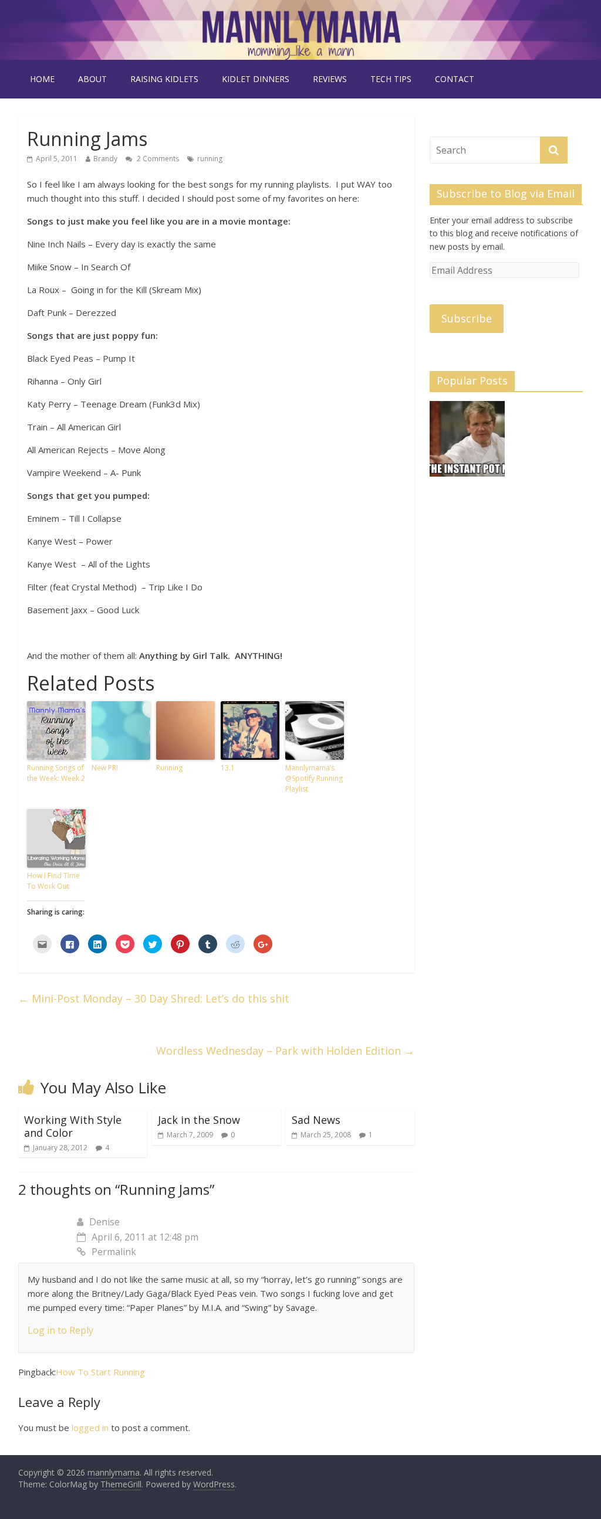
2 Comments (157, 159)
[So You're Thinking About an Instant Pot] (467, 444)
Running (169, 768)
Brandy (105, 159)
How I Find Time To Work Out (53, 881)
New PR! (105, 768)
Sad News (316, 1120)
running (209, 159)
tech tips (390, 78)
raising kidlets (164, 78)
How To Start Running (100, 1372)
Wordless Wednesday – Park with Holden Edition (285, 1051)
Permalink (114, 1251)
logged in (90, 1427)
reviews (330, 78)
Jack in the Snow (199, 1120)
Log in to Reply (60, 1330)
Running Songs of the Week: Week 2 (56, 773)
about (92, 78)
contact (454, 78)
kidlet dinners (255, 78)
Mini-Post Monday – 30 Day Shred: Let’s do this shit (153, 998)
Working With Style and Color (72, 1126)
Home (42, 78)
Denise (104, 1221)
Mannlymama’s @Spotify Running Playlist (314, 778)
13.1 (228, 768)
